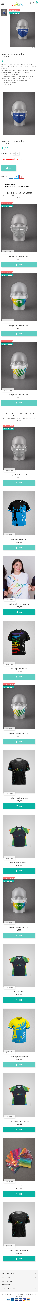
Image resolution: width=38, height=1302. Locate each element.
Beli (10, 168)
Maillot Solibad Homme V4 (19, 798)
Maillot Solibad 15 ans (19, 992)
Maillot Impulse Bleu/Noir (19, 539)
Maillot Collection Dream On (19, 604)
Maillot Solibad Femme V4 (19, 1251)
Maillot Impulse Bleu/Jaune (19, 1057)
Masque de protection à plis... (19, 257)
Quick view (8, 252)
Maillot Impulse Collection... (19, 669)
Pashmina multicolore (19, 1186)
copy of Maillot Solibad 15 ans (19, 863)
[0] (34, 3)
